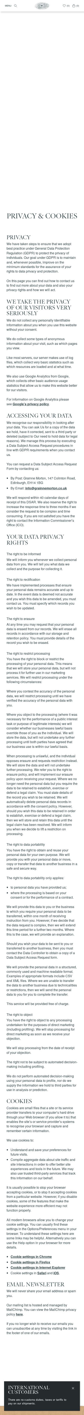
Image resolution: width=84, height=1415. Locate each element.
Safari (41, 1273)
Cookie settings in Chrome (31, 1256)
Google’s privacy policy (31, 404)
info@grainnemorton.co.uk (46, 488)
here (19, 1314)
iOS (56, 1273)
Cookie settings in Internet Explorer (38, 1267)
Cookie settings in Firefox (30, 1262)
